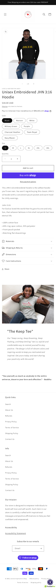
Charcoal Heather (12, 132)
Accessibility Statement (15, 533)
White (32, 120)
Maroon (19, 120)
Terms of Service (12, 427)
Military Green (11, 126)
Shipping (4, 106)
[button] (5, 14)
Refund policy (34, 578)
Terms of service (22, 582)
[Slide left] (22, 84)
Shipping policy (36, 582)
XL (29, 148)
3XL (47, 148)
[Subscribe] (41, 548)
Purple (27, 126)
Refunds (8, 416)
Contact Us (9, 439)
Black (7, 120)
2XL (38, 148)
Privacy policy (46, 578)
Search (8, 404)
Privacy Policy (11, 421)
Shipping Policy (11, 433)
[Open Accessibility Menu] (50, 582)
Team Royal (32, 132)
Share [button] (7, 269)
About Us (9, 410)
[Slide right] (34, 84)
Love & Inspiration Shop (18, 578)
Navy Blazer (10, 138)
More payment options (28, 182)
